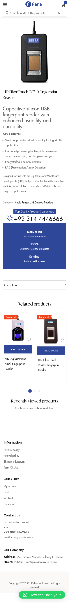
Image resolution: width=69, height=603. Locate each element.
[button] (34, 211)
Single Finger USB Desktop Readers (33, 202)
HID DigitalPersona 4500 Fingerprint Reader (15, 363)
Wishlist (8, 498)
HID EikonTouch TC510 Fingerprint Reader (48, 365)
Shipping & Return (14, 461)
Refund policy (11, 455)
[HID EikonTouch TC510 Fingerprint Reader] (51, 328)
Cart (6, 492)
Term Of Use (11, 467)
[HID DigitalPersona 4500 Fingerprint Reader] (18, 328)
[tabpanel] (18, 350)
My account (10, 486)
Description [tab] (10, 285)
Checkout (9, 504)
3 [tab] (39, 391)
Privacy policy (12, 450)
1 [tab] (30, 391)
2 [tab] (35, 391)
